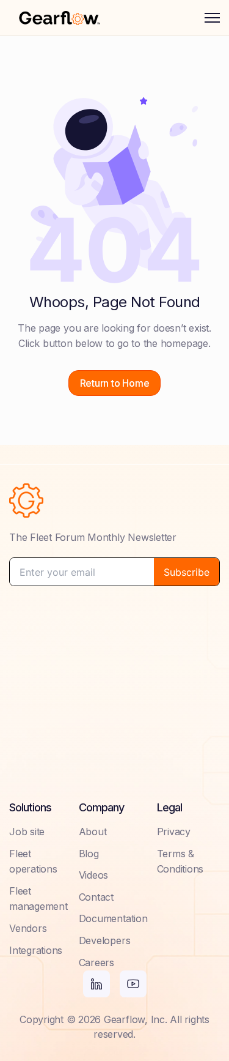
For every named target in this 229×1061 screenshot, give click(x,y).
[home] (59, 18)
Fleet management (38, 899)
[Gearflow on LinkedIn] (96, 983)
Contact (96, 897)
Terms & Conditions (180, 861)
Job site (27, 831)
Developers (105, 940)
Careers (96, 962)
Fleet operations (33, 861)
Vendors (27, 928)
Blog (89, 853)
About (93, 831)
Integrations (35, 950)
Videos (94, 875)
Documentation (113, 918)
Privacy (174, 831)
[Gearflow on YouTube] (133, 983)
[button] (212, 18)
